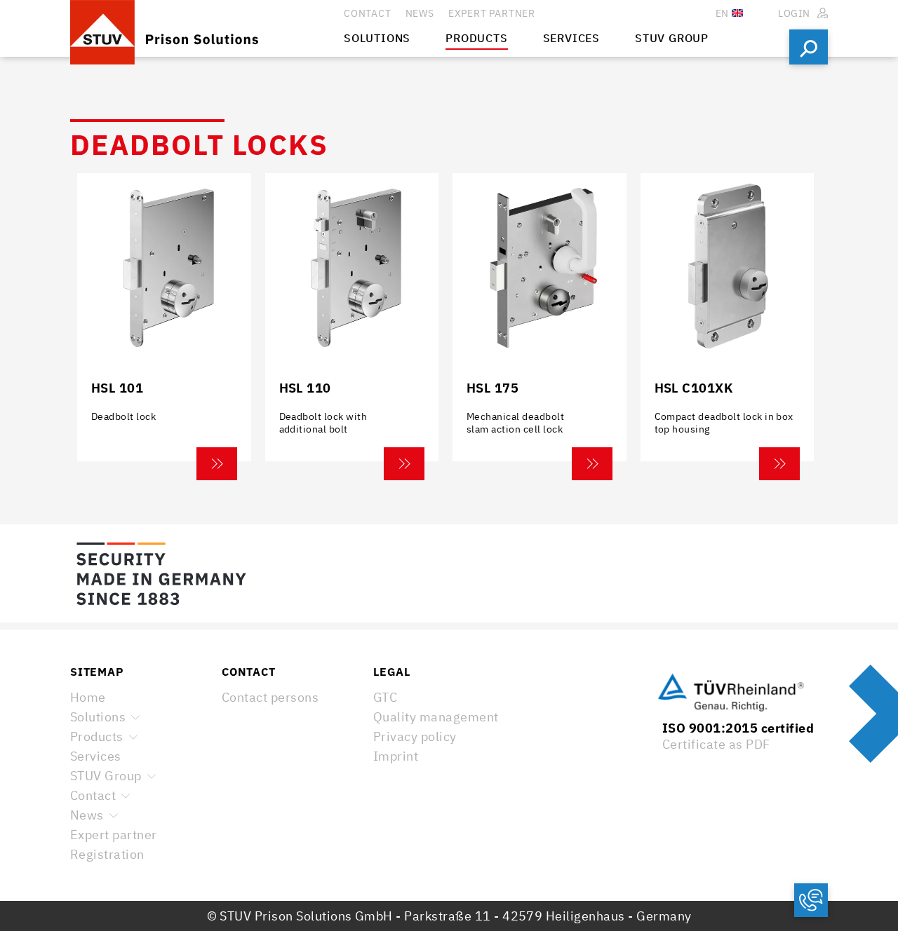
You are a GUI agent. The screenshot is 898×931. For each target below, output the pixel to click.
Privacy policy (415, 736)
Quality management (436, 717)
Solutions (98, 717)
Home (88, 697)
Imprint (395, 756)
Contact (93, 795)
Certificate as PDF (716, 744)
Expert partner (113, 835)
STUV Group (106, 776)
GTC (385, 697)
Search (808, 46)
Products (96, 736)
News (87, 815)
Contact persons (270, 697)
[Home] (207, 28)
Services (95, 756)
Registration (107, 854)
